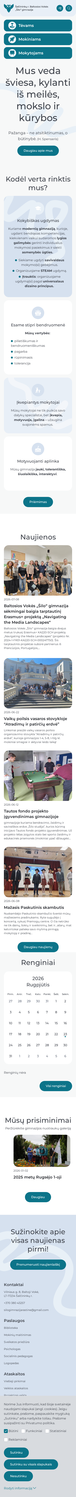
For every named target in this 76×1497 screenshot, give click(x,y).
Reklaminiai (18, 1439)
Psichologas (12, 1349)
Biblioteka (11, 1328)
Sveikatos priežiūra (16, 1342)
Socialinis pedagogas (18, 1356)
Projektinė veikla (15, 1395)
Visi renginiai (56, 1086)
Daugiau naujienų (38, 947)
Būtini (13, 1431)
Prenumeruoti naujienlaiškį (38, 1264)
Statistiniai (58, 1431)
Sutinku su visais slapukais (31, 1464)
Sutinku (16, 1452)
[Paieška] (68, 8)
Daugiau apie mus (38, 150)
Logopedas (11, 1363)
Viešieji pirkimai (15, 1381)
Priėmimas (38, 502)
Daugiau (38, 1197)
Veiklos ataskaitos (16, 1388)
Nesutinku (18, 1476)
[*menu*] (60, 8)
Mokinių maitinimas (17, 1335)
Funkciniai (34, 1431)
